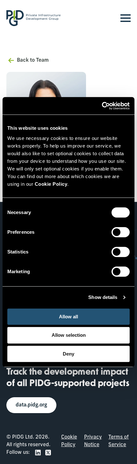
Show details (102, 297)
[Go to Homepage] (33, 18)
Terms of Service (118, 441)
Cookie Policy (69, 441)
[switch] (121, 232)
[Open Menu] (125, 18)
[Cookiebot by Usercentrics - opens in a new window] (102, 106)
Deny (68, 354)
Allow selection (69, 335)
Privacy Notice (93, 441)
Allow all (68, 316)
